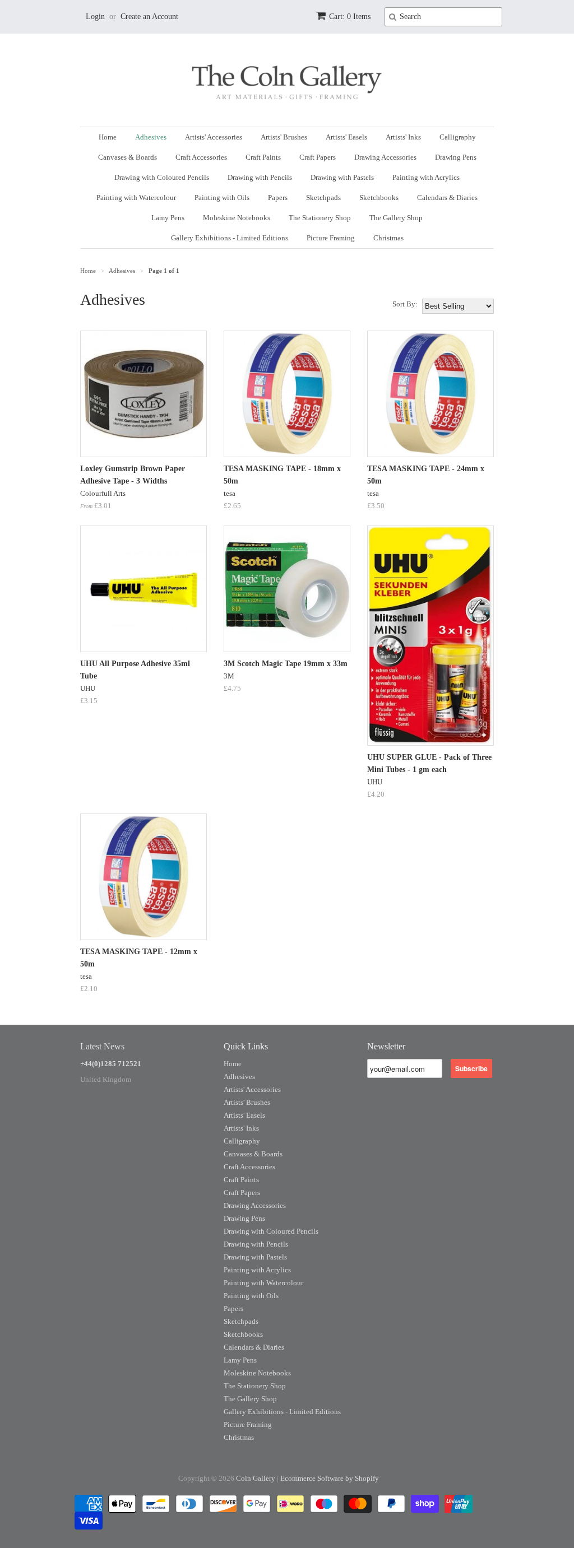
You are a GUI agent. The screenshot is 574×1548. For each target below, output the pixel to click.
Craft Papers (317, 157)
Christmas (388, 238)
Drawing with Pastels (342, 177)
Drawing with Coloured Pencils (161, 177)
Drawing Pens (455, 157)
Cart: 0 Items (350, 16)
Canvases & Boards (127, 157)
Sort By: (405, 304)
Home (108, 137)
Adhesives (150, 137)
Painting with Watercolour (136, 197)
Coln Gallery (255, 1478)
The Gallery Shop (396, 217)
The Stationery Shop (320, 217)
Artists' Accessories (213, 137)
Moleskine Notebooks (236, 217)
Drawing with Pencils (260, 177)
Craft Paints (263, 157)
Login (95, 16)
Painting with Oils (222, 197)
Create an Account (149, 16)
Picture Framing (331, 238)
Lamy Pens (167, 217)
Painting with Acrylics (426, 177)
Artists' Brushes (284, 137)
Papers (278, 197)
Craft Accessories (201, 157)
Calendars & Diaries (447, 197)
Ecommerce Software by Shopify (329, 1478)
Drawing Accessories (385, 157)
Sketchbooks (379, 197)
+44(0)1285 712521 (110, 1063)
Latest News (102, 1046)
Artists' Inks (403, 137)
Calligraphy (457, 137)
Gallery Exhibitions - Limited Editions (229, 238)
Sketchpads (323, 197)
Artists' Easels (346, 137)
